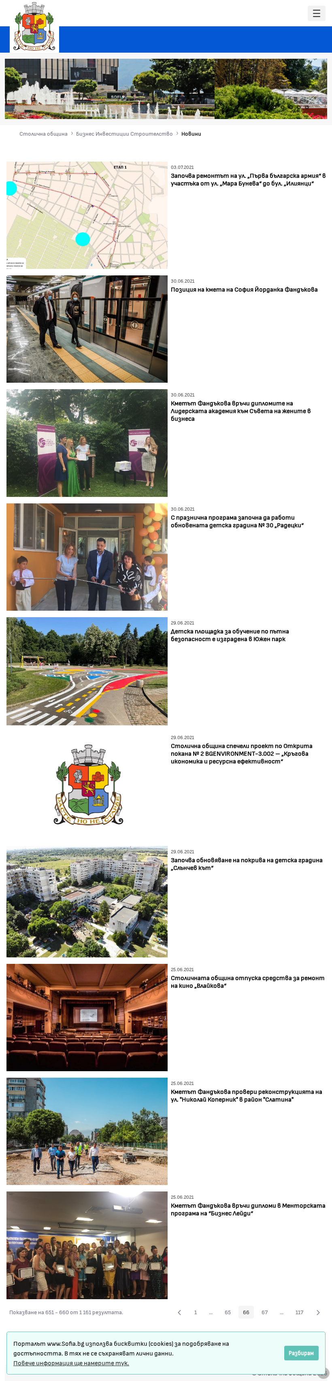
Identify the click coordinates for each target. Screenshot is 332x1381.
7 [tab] (307, 107)
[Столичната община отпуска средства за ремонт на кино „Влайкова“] (87, 1016)
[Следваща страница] (318, 1312)
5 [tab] (291, 107)
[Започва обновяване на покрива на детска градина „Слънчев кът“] (87, 900)
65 (230, 1313)
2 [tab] (266, 107)
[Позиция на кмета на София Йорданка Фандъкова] (87, 328)
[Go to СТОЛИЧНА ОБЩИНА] (34, 26)
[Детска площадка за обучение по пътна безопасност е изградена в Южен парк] (87, 670)
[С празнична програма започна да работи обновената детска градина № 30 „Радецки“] (87, 556)
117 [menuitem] (302, 1313)
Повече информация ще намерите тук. (71, 1362)
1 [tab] (258, 107)
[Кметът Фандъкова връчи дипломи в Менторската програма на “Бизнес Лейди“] (87, 1244)
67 (267, 1313)
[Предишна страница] (179, 1312)
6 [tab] (299, 107)
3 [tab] (274, 107)
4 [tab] (283, 107)
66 (248, 1313)
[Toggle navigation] (317, 13)
